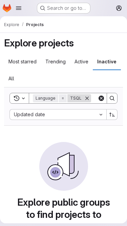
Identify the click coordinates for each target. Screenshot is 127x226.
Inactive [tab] (107, 61)
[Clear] (101, 98)
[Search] (112, 98)
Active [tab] (81, 61)
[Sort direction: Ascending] (112, 114)
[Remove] (87, 98)
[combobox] (57, 114)
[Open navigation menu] (18, 8)
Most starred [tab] (22, 61)
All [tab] (11, 78)
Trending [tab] (55, 61)
